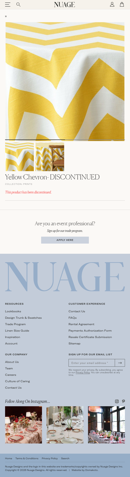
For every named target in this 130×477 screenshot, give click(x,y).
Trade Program (15, 324)
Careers (10, 374)
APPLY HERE (65, 240)
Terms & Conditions (26, 458)
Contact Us (77, 311)
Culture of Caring (17, 381)
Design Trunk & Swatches (23, 317)
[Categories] (6, 16)
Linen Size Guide (17, 330)
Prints (27, 184)
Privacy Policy (83, 372)
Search (65, 458)
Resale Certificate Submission (90, 337)
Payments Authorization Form (90, 330)
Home (8, 458)
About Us (12, 362)
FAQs (73, 317)
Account (11, 343)
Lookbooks (13, 311)
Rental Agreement (81, 324)
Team (9, 368)
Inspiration (12, 337)
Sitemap (74, 343)
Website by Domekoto (85, 470)
